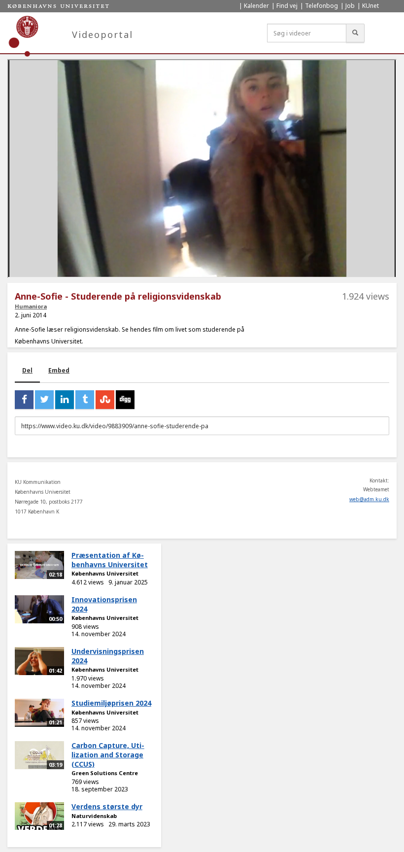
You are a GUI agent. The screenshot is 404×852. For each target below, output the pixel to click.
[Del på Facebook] (24, 399)
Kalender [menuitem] (256, 5)
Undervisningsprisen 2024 (107, 656)
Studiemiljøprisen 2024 (111, 703)
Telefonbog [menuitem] (321, 5)
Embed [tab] (58, 370)
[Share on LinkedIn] (64, 399)
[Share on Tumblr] (84, 399)
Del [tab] (27, 370)
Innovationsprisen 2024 (104, 604)
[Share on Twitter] (44, 399)
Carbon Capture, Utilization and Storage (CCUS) (107, 754)
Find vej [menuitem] (287, 5)
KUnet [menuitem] (370, 5)
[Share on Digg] (125, 399)
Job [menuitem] (350, 5)
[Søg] (355, 33)
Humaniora (31, 306)
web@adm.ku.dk (369, 499)
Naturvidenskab (94, 815)
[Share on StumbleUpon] (105, 399)
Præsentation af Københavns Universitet (109, 559)
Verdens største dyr (106, 806)
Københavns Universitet (104, 573)
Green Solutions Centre (104, 773)
